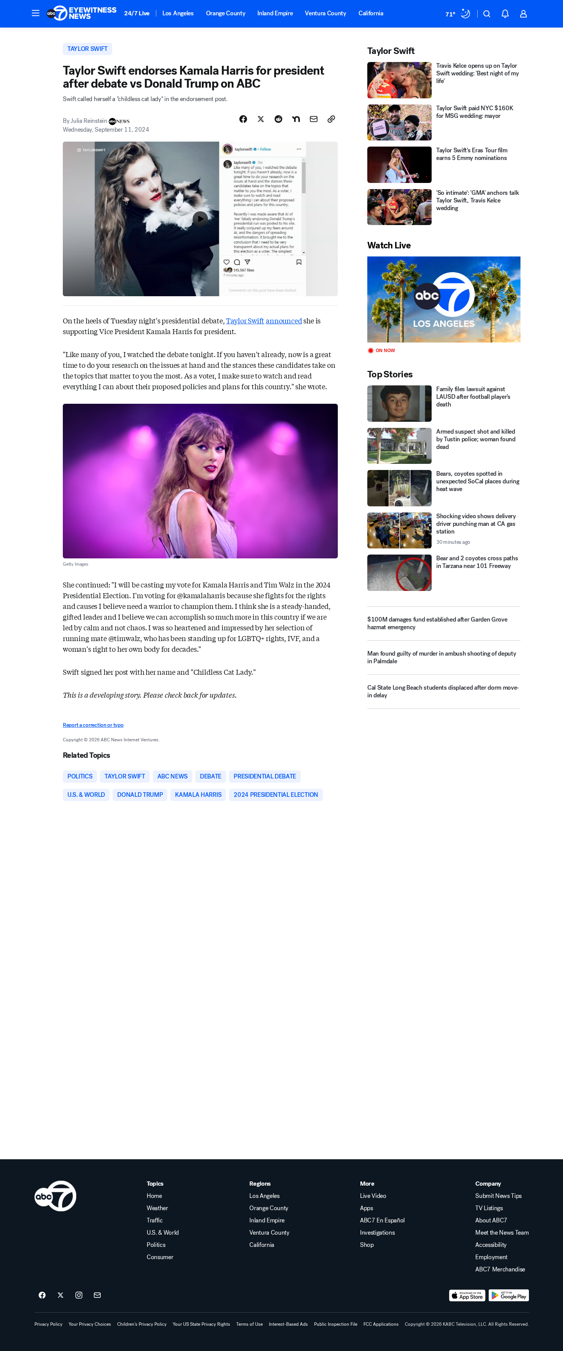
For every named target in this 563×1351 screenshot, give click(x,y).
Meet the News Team (502, 1233)
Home (154, 1196)
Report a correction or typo (93, 725)
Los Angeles (177, 13)
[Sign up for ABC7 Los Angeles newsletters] (97, 1295)
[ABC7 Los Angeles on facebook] (42, 1295)
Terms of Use (249, 1324)
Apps (366, 1208)
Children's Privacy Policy (142, 1324)
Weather (157, 1208)
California (370, 13)
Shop (367, 1245)
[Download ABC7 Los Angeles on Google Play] (509, 1295)
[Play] (443, 299)
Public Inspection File (335, 1324)
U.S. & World (163, 1233)
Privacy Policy (48, 1324)
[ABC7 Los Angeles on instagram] (79, 1295)
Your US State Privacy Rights (201, 1324)
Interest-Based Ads (288, 1324)
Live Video (373, 1196)
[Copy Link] (331, 119)
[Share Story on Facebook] (243, 119)
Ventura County (325, 13)
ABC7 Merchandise (500, 1269)
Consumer (160, 1257)
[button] (36, 13)
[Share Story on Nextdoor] (296, 119)
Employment (491, 1257)
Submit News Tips (498, 1196)
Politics (156, 1245)
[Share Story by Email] (313, 119)
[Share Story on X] (260, 119)
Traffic (155, 1220)
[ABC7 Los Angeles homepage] (81, 13)
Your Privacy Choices (90, 1324)
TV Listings (488, 1208)
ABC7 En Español (382, 1220)
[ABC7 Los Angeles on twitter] (60, 1295)
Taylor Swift (245, 320)
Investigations (377, 1233)
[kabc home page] (55, 1196)
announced (284, 320)
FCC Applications (381, 1324)
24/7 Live (137, 13)
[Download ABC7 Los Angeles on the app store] (467, 1295)
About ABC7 (491, 1220)
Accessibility (491, 1245)
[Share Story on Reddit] (278, 119)
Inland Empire (275, 13)
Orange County (225, 13)
